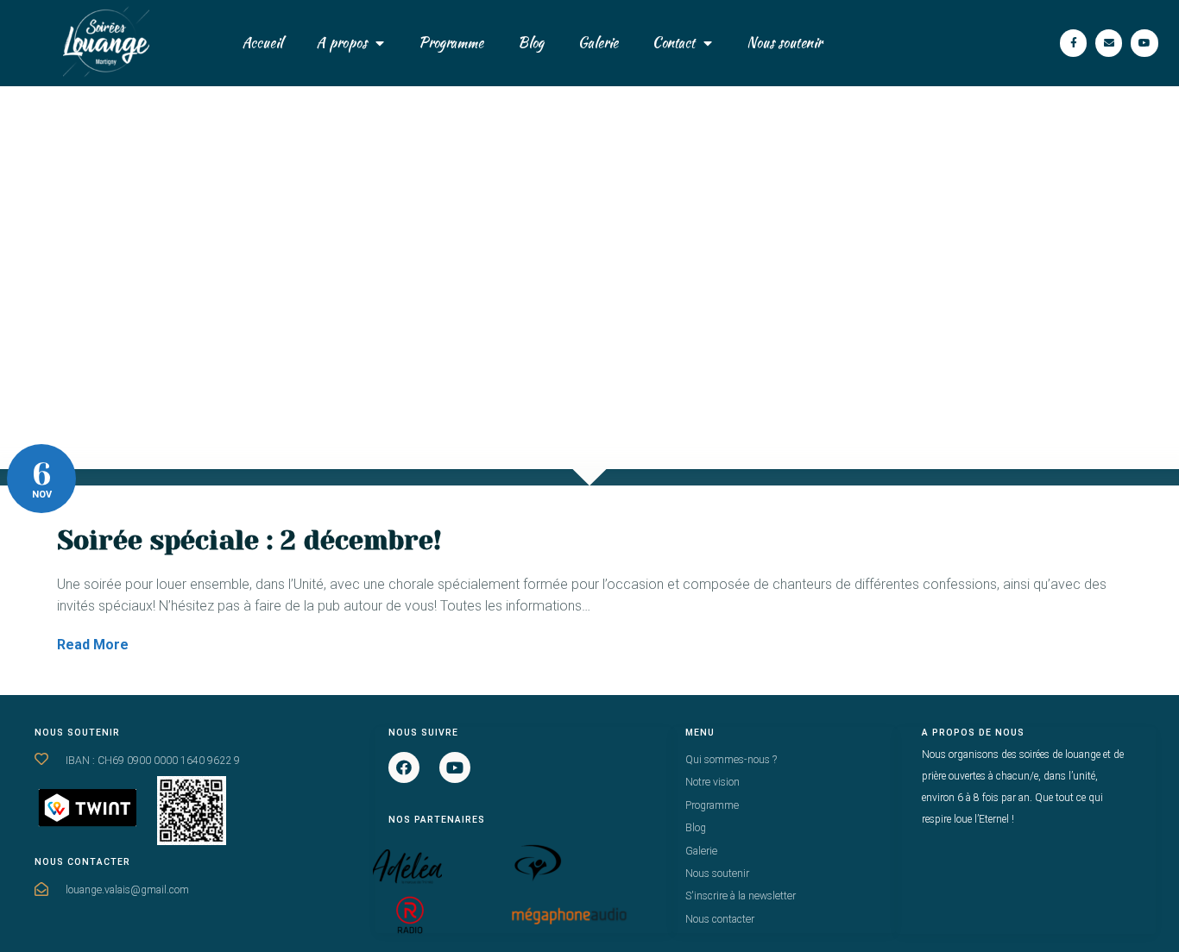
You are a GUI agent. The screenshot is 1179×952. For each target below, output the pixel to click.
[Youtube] (1144, 42)
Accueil (262, 43)
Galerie (598, 43)
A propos (342, 43)
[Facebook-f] (1073, 42)
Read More (93, 644)
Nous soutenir (784, 43)
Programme (451, 43)
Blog (531, 43)
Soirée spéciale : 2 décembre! (249, 540)
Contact (674, 43)
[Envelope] (1108, 42)
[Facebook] (403, 767)
